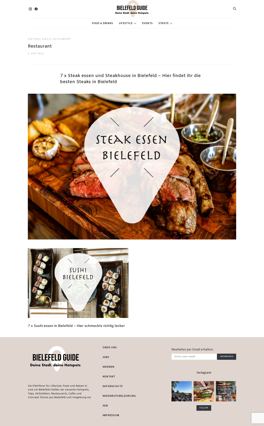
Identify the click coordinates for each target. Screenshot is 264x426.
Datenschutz (113, 386)
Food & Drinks (102, 23)
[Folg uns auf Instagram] (30, 9)
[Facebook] (36, 9)
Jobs (106, 357)
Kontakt (109, 376)
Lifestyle (126, 23)
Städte (163, 23)
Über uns (110, 347)
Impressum (111, 415)
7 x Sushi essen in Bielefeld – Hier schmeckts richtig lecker (76, 326)
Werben (108, 367)
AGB (105, 406)
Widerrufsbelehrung (119, 396)
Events (147, 23)
